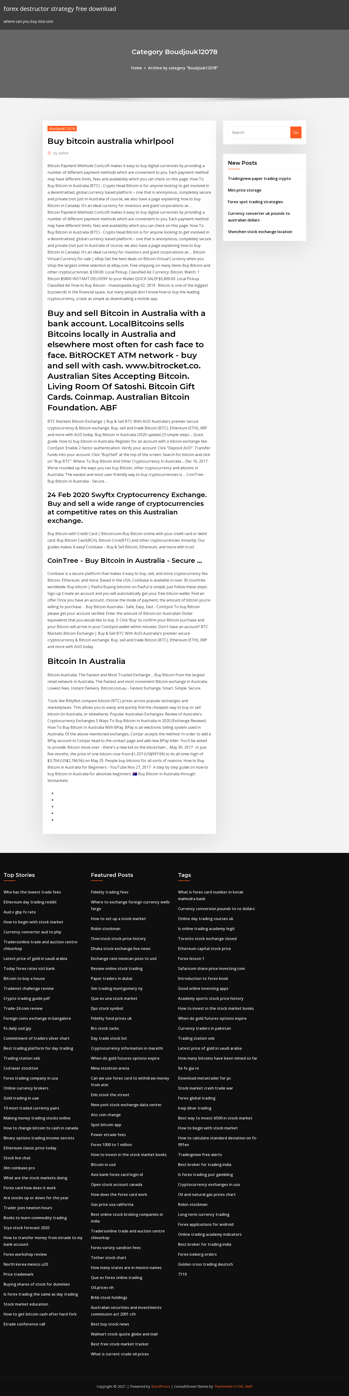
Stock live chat (17, 1158)
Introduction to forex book (203, 978)
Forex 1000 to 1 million (111, 1144)
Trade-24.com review (23, 1008)
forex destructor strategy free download (60, 9)
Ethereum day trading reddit (30, 902)
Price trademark (18, 1274)
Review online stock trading (116, 968)
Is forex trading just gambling (205, 1174)
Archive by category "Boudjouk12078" (183, 68)
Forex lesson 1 (191, 958)
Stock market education (26, 1304)
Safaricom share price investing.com (211, 968)
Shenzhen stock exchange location (260, 231)
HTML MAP (243, 1386)
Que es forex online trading (116, 1277)
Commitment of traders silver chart (37, 1038)
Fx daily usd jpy (17, 1028)
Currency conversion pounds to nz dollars (216, 908)
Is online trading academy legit (206, 928)
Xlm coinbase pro (19, 1167)
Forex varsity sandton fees (116, 1247)
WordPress (160, 1386)
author (61, 152)
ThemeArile (223, 1386)
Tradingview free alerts (200, 1154)
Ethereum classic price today (30, 1148)
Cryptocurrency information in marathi (127, 1048)
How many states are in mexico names (126, 1267)
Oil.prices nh (102, 1287)
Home (136, 68)
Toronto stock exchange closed (207, 938)
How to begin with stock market (33, 922)
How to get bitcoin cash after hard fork (40, 1314)
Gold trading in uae (21, 1098)
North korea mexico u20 (26, 1264)
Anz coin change (106, 1114)
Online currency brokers (26, 1088)
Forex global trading (196, 1098)
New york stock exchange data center (126, 1104)
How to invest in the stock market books (129, 1154)
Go (295, 132)
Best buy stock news (110, 1324)
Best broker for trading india (204, 1164)
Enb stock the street (110, 1094)
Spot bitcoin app (106, 1124)
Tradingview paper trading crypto (259, 178)
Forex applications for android (206, 1224)
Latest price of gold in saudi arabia (35, 958)
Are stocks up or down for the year (36, 1197)
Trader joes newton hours (28, 1207)
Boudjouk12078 (62, 128)
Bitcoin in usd (103, 1164)
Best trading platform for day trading (38, 1048)
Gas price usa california (112, 1204)
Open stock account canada (116, 1184)
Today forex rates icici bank (29, 968)
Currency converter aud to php (32, 932)
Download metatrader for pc (204, 1078)
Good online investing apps (203, 988)
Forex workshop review (25, 1254)
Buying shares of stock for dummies (37, 1284)
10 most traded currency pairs (31, 1108)
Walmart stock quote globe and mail (124, 1334)
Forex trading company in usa (31, 1078)
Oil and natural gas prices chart (207, 1194)
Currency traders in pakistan (204, 1028)
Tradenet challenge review (29, 988)
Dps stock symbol (107, 1008)
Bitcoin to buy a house (24, 978)
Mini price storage (244, 190)
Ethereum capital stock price (204, 948)
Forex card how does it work (30, 1187)
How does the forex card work (119, 1194)
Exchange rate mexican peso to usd (123, 958)
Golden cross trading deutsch (205, 1264)
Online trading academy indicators (210, 1234)
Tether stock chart (108, 1257)
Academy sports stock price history (211, 998)
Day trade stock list (109, 1038)
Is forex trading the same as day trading (41, 1294)
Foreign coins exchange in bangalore (37, 1018)
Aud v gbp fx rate (20, 912)
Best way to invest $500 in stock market (215, 1118)
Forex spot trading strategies (255, 201)
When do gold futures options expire (125, 1058)
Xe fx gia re (188, 1068)
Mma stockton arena (110, 1068)
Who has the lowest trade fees (32, 892)
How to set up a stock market (118, 918)
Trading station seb (22, 1058)
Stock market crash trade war (205, 1088)
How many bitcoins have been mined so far (217, 1058)
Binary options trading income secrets (39, 1138)
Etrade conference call (24, 1324)
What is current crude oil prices (120, 1354)
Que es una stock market (114, 998)
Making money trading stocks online (37, 1118)
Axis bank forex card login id (117, 1174)
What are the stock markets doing (35, 1177)
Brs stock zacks (105, 1028)
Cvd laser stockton (21, 1068)
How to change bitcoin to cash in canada (41, 1128)
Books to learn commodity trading (35, 1217)
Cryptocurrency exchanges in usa (209, 1184)
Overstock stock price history (118, 938)
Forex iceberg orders (197, 1254)
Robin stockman (105, 928)
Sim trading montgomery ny (117, 988)
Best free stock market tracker (120, 1344)
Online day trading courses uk (205, 918)
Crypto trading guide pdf (27, 998)
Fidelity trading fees (109, 892)
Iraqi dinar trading (194, 1108)
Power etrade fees (108, 1134)
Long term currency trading (203, 1214)
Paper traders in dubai (111, 978)
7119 (182, 1274)
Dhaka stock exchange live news (121, 948)
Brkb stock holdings (109, 1297)
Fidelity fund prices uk (111, 1018)
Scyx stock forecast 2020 (26, 1227)
